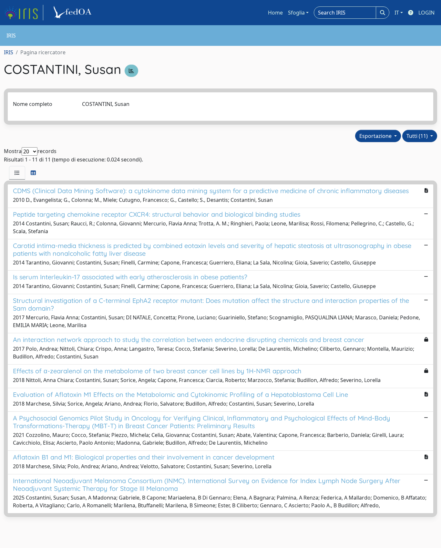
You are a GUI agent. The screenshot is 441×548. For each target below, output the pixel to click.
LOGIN (426, 12)
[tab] (17, 173)
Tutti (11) (417, 136)
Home (275, 12)
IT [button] (397, 12)
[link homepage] (23, 12)
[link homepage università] (73, 12)
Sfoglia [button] (296, 12)
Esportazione (376, 136)
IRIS (8, 52)
